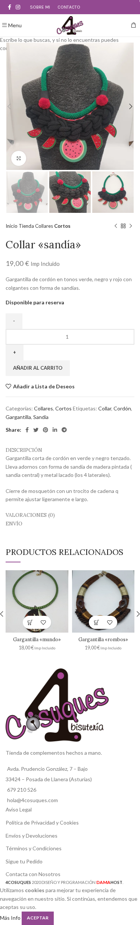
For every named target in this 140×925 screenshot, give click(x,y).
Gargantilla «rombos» (103, 639)
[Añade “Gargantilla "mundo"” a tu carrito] (30, 622)
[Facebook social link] (9, 7)
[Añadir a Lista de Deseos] (43, 622)
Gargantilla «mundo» (37, 639)
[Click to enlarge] (18, 158)
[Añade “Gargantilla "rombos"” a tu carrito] (96, 622)
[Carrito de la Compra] (133, 25)
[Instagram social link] (17, 7)
